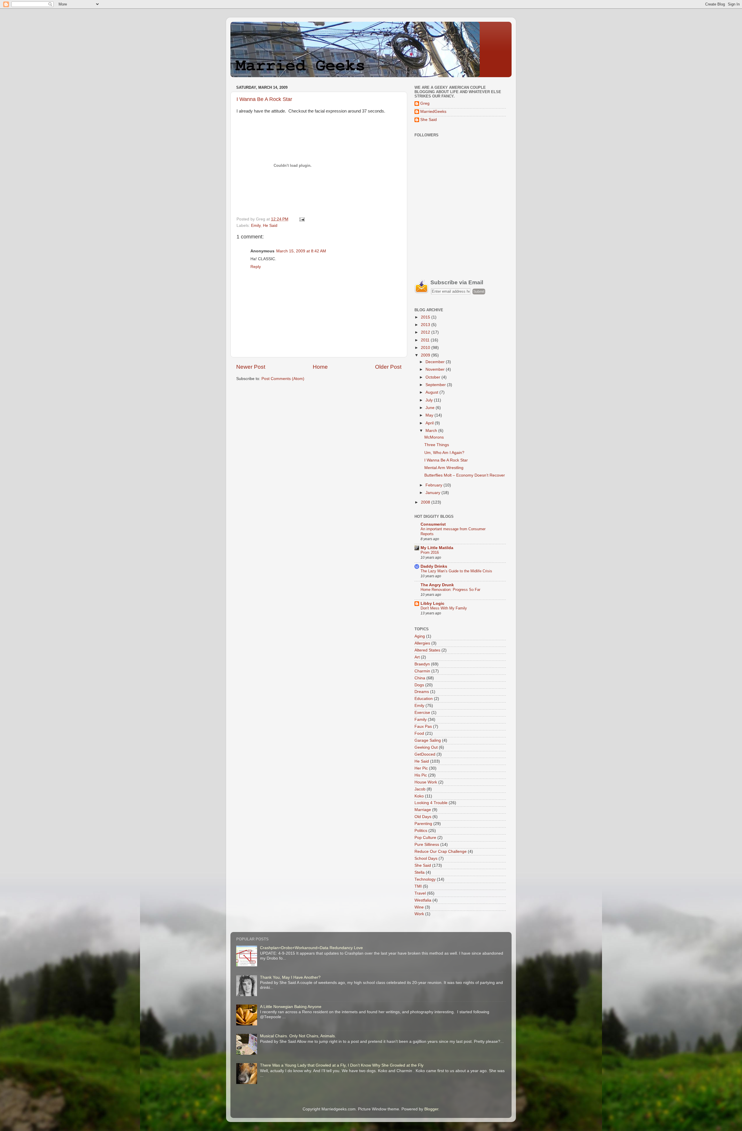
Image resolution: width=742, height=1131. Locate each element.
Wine (419, 907)
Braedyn (422, 664)
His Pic (420, 775)
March (431, 430)
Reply (255, 267)
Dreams (421, 692)
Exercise (422, 712)
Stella (419, 872)
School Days (425, 858)
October (433, 377)
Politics (420, 830)
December (435, 362)
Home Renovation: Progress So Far (450, 589)
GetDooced (424, 754)
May (429, 415)
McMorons (434, 437)
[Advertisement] (457, 229)
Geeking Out (426, 747)
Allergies (422, 643)
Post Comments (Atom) (282, 379)
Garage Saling (427, 740)
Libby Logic (432, 603)
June (430, 408)
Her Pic (421, 768)
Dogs (419, 685)
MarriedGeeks (433, 111)
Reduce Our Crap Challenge (440, 851)
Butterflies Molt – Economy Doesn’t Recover (464, 475)
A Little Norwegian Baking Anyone (290, 1007)
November (435, 369)
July (429, 400)
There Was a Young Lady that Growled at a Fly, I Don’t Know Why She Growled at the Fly (341, 1065)
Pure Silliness (426, 844)
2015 (426, 317)
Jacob (419, 789)
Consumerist (433, 524)
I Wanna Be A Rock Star (264, 99)
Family (420, 719)
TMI (418, 886)
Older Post (388, 367)
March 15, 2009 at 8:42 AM (301, 251)
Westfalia (422, 900)
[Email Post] (301, 219)
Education (423, 698)
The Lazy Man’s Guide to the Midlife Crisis (456, 571)
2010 (426, 347)
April (430, 423)
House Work (425, 782)
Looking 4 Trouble (431, 803)
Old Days (422, 817)
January (433, 493)
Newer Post (250, 367)
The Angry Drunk (437, 585)
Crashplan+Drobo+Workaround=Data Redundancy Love (311, 948)
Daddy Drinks (434, 566)
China (419, 678)
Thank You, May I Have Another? (290, 977)
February (434, 485)
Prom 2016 (430, 552)
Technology (425, 879)
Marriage (422, 810)
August (432, 392)
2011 (426, 340)
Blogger (431, 1109)
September (436, 385)
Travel (420, 893)
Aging (419, 636)
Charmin (422, 671)
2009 (426, 355)
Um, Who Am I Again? (444, 452)
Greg (425, 103)
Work (419, 914)
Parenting (423, 823)
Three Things (436, 445)
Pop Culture (425, 837)
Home (320, 367)
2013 (426, 325)
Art (417, 657)
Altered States (427, 650)
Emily (256, 225)
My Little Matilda (437, 548)
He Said (270, 225)
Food (419, 733)
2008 (426, 502)
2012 (426, 332)
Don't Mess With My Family (444, 608)
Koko (419, 796)
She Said (428, 119)
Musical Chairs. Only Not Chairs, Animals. (298, 1036)
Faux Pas (423, 726)
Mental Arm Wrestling (443, 468)
